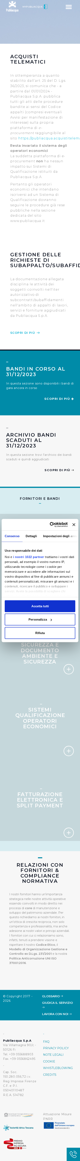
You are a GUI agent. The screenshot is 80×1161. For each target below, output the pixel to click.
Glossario (51, 996)
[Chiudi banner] (73, 524)
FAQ (46, 1041)
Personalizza (38, 619)
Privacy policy (56, 1048)
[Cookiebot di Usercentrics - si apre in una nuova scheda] (51, 524)
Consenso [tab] (12, 536)
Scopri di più (23, 333)
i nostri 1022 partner (28, 557)
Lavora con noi (55, 1014)
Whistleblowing (58, 1068)
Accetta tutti (40, 606)
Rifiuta (40, 632)
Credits (49, 1075)
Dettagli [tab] (31, 536)
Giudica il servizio (57, 1003)
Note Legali (53, 1055)
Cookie (49, 1061)
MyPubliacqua (33, 6)
